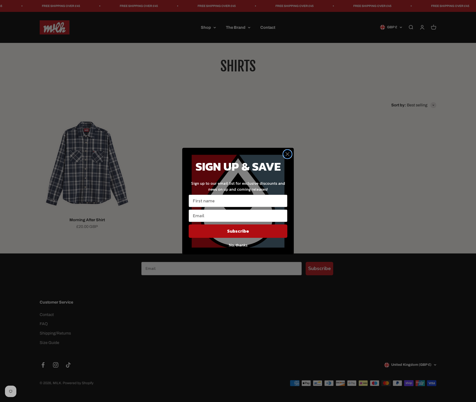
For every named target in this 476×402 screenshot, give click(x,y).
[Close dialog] (287, 154)
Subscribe (238, 231)
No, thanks (238, 245)
